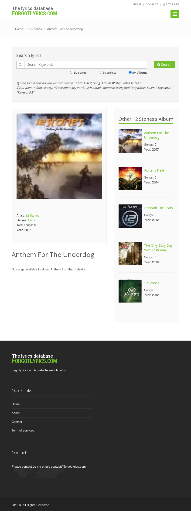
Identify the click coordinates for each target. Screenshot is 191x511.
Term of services (23, 430)
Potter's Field (154, 170)
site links (172, 4)
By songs (80, 72)
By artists (109, 72)
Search (165, 64)
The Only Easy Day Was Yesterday (158, 247)
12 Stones (35, 29)
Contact (152, 4)
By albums (139, 72)
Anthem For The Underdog (65, 29)
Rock (31, 220)
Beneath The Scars (158, 208)
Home (19, 29)
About (137, 4)
